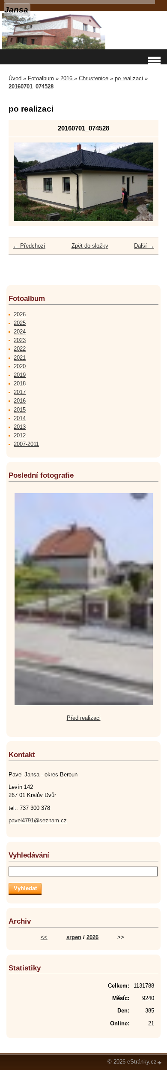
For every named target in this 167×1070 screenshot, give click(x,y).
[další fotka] (139, 181)
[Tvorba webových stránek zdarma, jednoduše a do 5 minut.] (160, 1062)
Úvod (15, 78)
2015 (20, 409)
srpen (73, 937)
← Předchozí (29, 245)
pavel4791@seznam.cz (38, 820)
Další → (144, 245)
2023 (20, 340)
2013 (20, 427)
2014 (20, 418)
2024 (20, 331)
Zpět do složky (90, 245)
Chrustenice (93, 78)
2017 (20, 392)
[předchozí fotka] (27, 181)
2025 (20, 323)
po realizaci (129, 78)
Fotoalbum (41, 78)
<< (44, 937)
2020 (20, 366)
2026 (20, 314)
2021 (20, 358)
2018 (20, 383)
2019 (20, 375)
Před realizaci (84, 718)
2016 (67, 78)
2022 (20, 349)
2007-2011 (26, 444)
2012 (20, 435)
